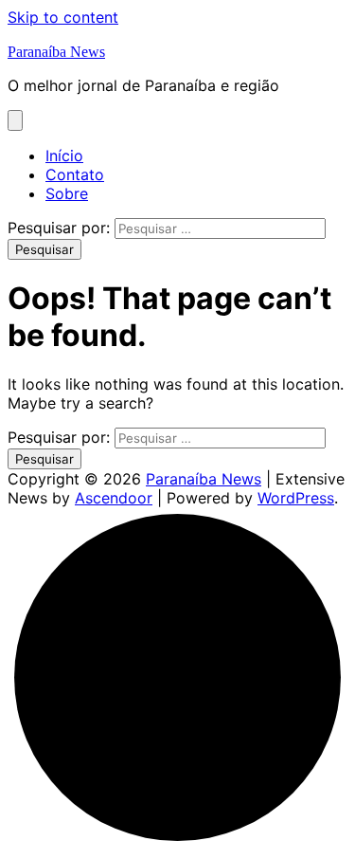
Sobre (66, 193)
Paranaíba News (56, 52)
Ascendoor (113, 497)
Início (64, 155)
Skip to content (63, 17)
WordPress (295, 497)
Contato (74, 174)
